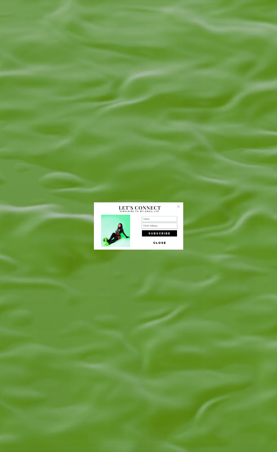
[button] (178, 206)
